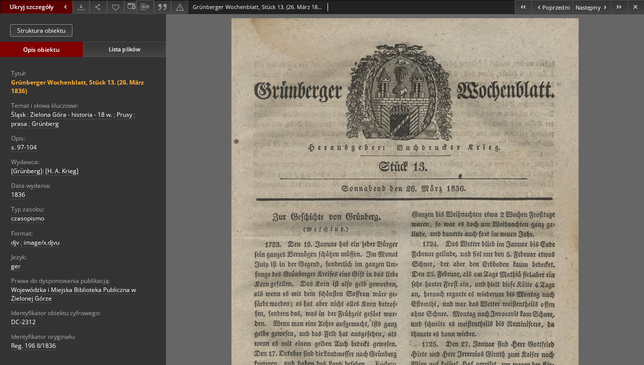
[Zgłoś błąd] (179, 7)
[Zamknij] (635, 7)
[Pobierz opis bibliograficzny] (144, 7)
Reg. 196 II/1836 (33, 345)
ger (16, 266)
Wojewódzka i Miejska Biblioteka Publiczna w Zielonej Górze (73, 294)
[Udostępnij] (98, 7)
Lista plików (124, 49)
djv (15, 242)
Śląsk (18, 114)
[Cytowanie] (162, 7)
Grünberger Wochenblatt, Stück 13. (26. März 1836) (77, 86)
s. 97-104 (24, 147)
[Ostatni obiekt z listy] (619, 7)
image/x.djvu (41, 242)
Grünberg (45, 123)
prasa (19, 123)
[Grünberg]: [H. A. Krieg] (44, 171)
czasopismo (27, 218)
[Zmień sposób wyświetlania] (130, 7)
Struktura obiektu (41, 30)
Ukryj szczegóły (31, 7)
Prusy (124, 114)
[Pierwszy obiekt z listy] (523, 7)
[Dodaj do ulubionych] (115, 7)
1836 (18, 194)
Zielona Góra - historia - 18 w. (71, 114)
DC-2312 (23, 322)
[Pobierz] (81, 7)
